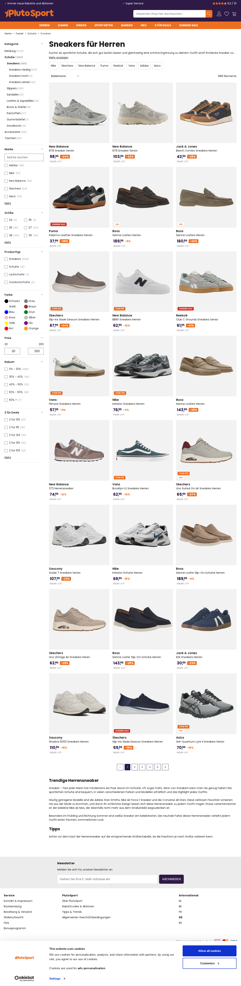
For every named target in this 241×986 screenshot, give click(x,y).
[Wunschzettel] (226, 14)
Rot (11, 328)
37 (30, 227)
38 (10, 235)
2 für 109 (14, 450)
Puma (104, 66)
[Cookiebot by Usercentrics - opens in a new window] (24, 978)
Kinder (81, 25)
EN (180, 923)
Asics (12, 196)
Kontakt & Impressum (18, 901)
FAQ (6, 923)
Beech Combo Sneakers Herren (196, 148)
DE (180, 917)
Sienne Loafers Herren (126, 233)
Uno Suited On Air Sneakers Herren (198, 486)
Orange (34, 328)
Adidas (13, 165)
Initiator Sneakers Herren (128, 402)
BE (180, 906)
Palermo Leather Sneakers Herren (71, 233)
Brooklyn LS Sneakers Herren (130, 486)
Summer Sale (188, 25)
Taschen (13, 138)
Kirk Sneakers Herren (189, 655)
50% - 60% (16, 392)
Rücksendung (12, 906)
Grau (32, 301)
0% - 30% (15, 369)
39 (30, 235)
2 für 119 (14, 427)
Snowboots (16, 126)
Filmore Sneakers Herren (65, 402)
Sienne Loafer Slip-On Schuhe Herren (200, 571)
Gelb (12, 323)
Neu (143, 25)
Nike (11, 173)
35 (30, 220)
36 (10, 227)
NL (180, 901)
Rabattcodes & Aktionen (78, 906)
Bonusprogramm (15, 928)
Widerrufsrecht (14, 917)
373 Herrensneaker (61, 486)
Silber (32, 317)
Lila (31, 323)
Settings (54, 978)
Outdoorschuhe (19, 282)
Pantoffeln (16, 113)
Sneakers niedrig (23, 70)
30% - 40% (16, 377)
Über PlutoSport (72, 901)
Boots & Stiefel (19, 107)
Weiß (12, 306)
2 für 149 (14, 435)
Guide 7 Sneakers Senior (65, 571)
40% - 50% (16, 384)
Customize (207, 963)
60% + (13, 400)
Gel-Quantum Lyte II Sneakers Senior (200, 740)
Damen (63, 25)
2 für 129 (14, 419)
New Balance (17, 181)
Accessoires (16, 132)
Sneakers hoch (20, 76)
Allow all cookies (209, 950)
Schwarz (14, 301)
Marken (127, 25)
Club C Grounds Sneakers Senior (197, 317)
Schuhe (31, 33)
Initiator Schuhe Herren (127, 571)
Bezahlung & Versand (18, 912)
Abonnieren (171, 879)
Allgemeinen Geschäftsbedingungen (86, 917)
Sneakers (45, 33)
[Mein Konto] (219, 14)
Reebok (118, 66)
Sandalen (15, 94)
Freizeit (19, 33)
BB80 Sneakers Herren (126, 317)
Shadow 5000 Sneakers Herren (69, 740)
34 (10, 220)
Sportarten (104, 25)
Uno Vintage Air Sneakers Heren (69, 655)
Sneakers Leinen (22, 82)
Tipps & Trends (72, 912)
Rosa (12, 317)
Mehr (8, 203)
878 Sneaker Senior (61, 148)
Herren (44, 25)
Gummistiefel (18, 119)
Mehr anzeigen (58, 57)
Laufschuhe (16, 274)
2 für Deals (163, 25)
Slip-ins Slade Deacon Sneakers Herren (74, 317)
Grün (32, 312)
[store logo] (29, 14)
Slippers (15, 88)
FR (180, 912)
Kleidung (14, 51)
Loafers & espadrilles (23, 101)
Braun (32, 306)
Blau (11, 312)
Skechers (15, 188)
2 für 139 (14, 443)
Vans (131, 66)
